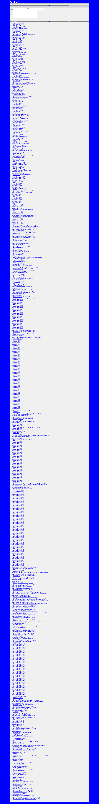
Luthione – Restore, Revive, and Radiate (19, 416)
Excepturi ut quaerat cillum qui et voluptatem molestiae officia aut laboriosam (24, 799)
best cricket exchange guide (17, 436)
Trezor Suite (15, 172)
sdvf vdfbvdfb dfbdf (16, 115)
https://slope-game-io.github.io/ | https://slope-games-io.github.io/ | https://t (24, 483)
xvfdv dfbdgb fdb (15, 252)
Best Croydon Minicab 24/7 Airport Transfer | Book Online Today (22, 427)
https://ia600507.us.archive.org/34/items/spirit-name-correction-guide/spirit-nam (25, 597)
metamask (14, 335)
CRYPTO (14, 643)
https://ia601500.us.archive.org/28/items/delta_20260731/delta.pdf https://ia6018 (25, 604)
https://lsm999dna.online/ (17, 610)
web (13, 23)
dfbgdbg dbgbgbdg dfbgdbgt (17, 246)
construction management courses (18, 698)
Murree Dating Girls (16, 622)
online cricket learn (16, 433)
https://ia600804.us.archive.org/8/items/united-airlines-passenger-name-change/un (25, 599)
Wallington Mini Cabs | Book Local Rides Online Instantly (21, 226)
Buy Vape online (15, 711)
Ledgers (14, 98)
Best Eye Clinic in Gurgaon (17, 578)
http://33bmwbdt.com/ (16, 97)
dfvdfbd (14, 158)
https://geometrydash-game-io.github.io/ (19, 584)
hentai (14, 776)
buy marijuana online (16, 713)
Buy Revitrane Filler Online (17, 415)
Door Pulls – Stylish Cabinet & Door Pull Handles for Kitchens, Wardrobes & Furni (25, 755)
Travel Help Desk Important (18, 764)
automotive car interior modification (18, 228)
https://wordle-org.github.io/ (17, 485)
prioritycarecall (15, 759)
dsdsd (14, 613)
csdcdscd (14, 250)
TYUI (14, 91)
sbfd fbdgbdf (15, 136)
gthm (14, 742)
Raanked (14, 763)
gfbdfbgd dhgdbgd (15, 118)
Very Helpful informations (17, 734)
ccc (13, 782)
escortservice (15, 710)
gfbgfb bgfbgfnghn (15, 84)
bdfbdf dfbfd (15, 106)
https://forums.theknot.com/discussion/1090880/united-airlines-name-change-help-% (25, 600)
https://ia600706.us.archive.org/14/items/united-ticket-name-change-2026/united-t (25, 611)
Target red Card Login (16, 762)
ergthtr (14, 263)
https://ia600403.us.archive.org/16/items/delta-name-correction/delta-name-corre (25, 612)
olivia (14, 42)
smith (14, 490)
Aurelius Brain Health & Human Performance (19, 215)
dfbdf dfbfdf (14, 68)
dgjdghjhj (14, 35)
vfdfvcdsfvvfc (15, 52)
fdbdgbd (14, 154)
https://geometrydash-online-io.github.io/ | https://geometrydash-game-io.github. (25, 484)
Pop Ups (14, 204)
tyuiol (14, 137)
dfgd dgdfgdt (15, 126)
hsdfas (14, 107)
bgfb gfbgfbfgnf (15, 240)
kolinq (14, 334)
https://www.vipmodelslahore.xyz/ (18, 95)
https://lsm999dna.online (16, 580)
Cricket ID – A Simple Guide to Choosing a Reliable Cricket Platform (23, 437)
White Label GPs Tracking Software (18, 727)
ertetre (14, 90)
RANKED (14, 773)
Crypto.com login (15, 766)
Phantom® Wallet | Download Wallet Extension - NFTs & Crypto (22, 621)
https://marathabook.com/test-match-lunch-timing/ (20, 592)
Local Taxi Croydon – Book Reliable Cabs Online (20, 214)
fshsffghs (14, 140)
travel (14, 25)
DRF (13, 159)
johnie (14, 299)
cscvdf (14, 729)
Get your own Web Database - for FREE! (49, 803)
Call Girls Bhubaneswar (16, 487)
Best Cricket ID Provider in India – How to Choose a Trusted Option (23, 435)
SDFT (14, 121)
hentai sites (14, 777)
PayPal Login (15, 623)
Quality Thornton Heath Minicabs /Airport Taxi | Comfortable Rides (23, 257)
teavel (14, 149)
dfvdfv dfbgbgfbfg (15, 120)
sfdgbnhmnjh (15, 164)
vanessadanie (15, 703)
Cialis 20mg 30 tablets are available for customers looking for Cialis (23, 231)
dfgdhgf (14, 245)
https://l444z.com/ (15, 37)
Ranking (15, 765)
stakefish (14, 796)
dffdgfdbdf (14, 261)
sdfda (14, 45)
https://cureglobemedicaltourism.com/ (18, 700)
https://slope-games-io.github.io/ (18, 588)
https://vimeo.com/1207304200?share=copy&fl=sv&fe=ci (21, 798)
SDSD (14, 89)
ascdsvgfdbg (15, 28)
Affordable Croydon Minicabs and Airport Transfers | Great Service (23, 583)
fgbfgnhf (14, 156)
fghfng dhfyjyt (15, 131)
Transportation (15, 301)
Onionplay (14, 752)
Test (13, 40)
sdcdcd (14, 148)
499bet (14, 31)
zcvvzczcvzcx (15, 152)
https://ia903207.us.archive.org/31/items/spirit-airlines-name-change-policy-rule (25, 603)
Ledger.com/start (15, 259)
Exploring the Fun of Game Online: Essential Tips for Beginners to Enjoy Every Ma (25, 572)
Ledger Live (14, 230)
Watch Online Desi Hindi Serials (18, 414)
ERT (13, 279)
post (13, 644)
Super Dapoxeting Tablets (17, 271)
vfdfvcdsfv (14, 54)
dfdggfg (14, 239)
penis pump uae (15, 242)
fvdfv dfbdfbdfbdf (15, 105)
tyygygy (14, 24)
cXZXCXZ (14, 145)
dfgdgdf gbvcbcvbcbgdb (16, 251)
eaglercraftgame (16, 258)
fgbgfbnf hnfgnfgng (16, 114)
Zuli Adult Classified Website (17, 174)
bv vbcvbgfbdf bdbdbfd (16, 113)
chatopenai (14, 767)
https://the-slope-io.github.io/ (17, 586)
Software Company (16, 637)
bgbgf (14, 254)
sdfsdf (14, 191)
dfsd (13, 124)
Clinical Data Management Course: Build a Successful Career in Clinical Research (25, 465)
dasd (13, 93)
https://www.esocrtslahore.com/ (17, 633)
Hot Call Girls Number (16, 702)
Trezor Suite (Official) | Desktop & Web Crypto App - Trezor (22, 567)
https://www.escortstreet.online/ (17, 34)
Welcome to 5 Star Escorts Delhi (18, 269)
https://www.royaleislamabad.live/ (18, 73)
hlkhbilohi (14, 754)
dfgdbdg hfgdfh (15, 123)
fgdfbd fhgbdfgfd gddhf (16, 62)
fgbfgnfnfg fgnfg (15, 86)
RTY (13, 281)
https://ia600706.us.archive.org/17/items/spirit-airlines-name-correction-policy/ (24, 598)
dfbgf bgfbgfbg (15, 85)
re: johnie (14, 482)
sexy (13, 58)
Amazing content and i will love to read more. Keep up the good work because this (25, 745)
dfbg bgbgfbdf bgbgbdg (16, 71)
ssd (13, 274)
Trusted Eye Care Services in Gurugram (19, 626)
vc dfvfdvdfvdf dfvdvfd (16, 81)
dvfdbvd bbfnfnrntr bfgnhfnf (17, 143)
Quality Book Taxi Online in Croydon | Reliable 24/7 (20, 92)
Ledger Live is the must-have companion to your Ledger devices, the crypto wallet (25, 329)
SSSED (14, 278)
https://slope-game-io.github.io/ (17, 587)
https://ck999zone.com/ (16, 243)
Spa (15, 738)
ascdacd (14, 264)
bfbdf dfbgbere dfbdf (16, 77)
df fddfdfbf (14, 67)
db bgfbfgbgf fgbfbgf (16, 82)
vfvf (13, 244)
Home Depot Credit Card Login (17, 741)
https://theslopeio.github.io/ (17, 585)
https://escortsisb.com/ (16, 175)
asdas (14, 88)
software (14, 293)
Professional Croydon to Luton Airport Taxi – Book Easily (21, 267)
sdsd (13, 283)
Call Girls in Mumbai (16, 737)
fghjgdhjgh (14, 138)
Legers (14, 22)
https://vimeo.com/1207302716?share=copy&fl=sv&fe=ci (21, 797)
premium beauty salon (16, 768)
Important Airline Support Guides (18, 761)
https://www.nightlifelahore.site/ (17, 155)
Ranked (14, 161)
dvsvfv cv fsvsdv (15, 146)
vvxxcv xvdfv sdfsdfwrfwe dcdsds (18, 79)
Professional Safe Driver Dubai (17, 270)
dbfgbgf (14, 253)
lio (13, 709)
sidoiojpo (14, 117)
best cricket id (15, 431)
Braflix (14, 735)
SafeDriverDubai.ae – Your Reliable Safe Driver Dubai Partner (22, 701)
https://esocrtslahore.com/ (17, 96)
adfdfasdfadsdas (15, 141)
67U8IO (14, 280)
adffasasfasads (15, 109)
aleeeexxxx (14, 153)
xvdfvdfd (14, 262)
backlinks (14, 627)
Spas (15, 739)
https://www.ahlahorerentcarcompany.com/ (19, 413)
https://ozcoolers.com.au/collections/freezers (20, 792)
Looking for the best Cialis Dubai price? (20, 232)
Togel (14, 624)
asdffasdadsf (15, 128)
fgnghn (14, 740)
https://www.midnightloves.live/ (17, 227)
